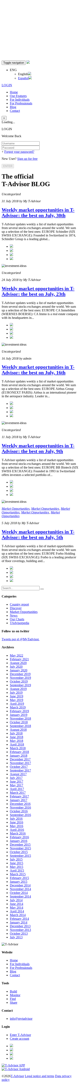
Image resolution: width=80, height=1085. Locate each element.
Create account (19, 1038)
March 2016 (18, 833)
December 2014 (20, 885)
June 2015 (16, 863)
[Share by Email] (11, 259)
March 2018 (18, 748)
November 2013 (20, 930)
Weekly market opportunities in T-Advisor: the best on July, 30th (38, 212)
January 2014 (18, 922)
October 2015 (19, 852)
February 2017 (19, 796)
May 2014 (16, 907)
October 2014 (19, 892)
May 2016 (16, 826)
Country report (19, 604)
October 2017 (19, 766)
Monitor (15, 995)
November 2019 (20, 677)
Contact (15, 110)
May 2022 (16, 655)
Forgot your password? (19, 151)
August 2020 (18, 663)
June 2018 (16, 737)
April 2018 (17, 744)
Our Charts (17, 619)
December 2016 (20, 804)
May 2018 (16, 740)
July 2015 (16, 859)
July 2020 (16, 666)
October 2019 (19, 681)
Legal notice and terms (39, 1076)
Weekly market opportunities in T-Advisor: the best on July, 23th (38, 291)
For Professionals (21, 103)
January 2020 (18, 670)
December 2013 (20, 926)
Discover (16, 608)
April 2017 (17, 789)
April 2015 (17, 870)
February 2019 (19, 711)
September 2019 (20, 685)
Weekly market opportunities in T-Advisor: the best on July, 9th (38, 448)
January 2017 (18, 800)
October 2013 (19, 933)
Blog (13, 107)
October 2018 (19, 722)
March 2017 (18, 792)
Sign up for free (27, 158)
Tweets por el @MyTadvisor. (20, 639)
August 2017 (18, 774)
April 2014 (17, 911)
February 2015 (19, 878)
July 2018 (16, 733)
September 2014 (20, 896)
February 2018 (19, 752)
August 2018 (18, 729)
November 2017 (20, 763)
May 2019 (16, 700)
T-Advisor (17, 1076)
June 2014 (16, 904)
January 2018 (18, 755)
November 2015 (20, 848)
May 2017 (16, 785)
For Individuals (20, 99)
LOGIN (7, 85)
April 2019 (17, 703)
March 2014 (18, 915)
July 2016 (16, 818)
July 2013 (16, 937)
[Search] (42, 589)
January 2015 (18, 881)
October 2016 (19, 811)
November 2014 (20, 889)
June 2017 (16, 781)
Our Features (18, 96)
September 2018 (20, 726)
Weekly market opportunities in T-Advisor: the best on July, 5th (38, 534)
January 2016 (18, 841)
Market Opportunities (16, 508)
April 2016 (17, 829)
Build (13, 991)
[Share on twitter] (11, 246)
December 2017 (20, 759)
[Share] (11, 250)
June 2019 (16, 696)
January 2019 (18, 715)
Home (14, 92)
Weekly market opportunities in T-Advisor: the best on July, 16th (38, 369)
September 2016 (20, 815)
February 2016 (19, 837)
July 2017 (16, 778)
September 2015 (20, 855)
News (13, 615)
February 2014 (19, 918)
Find (13, 999)
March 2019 (18, 707)
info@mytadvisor (21, 1018)
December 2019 (20, 674)
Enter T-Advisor (20, 1035)
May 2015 (16, 867)
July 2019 (16, 692)
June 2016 (16, 822)
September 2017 (20, 770)
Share (13, 1002)
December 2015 (20, 844)
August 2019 (18, 689)
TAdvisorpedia (19, 623)
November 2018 (20, 718)
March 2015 (18, 874)
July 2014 (16, 900)
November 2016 (20, 807)
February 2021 (19, 659)
